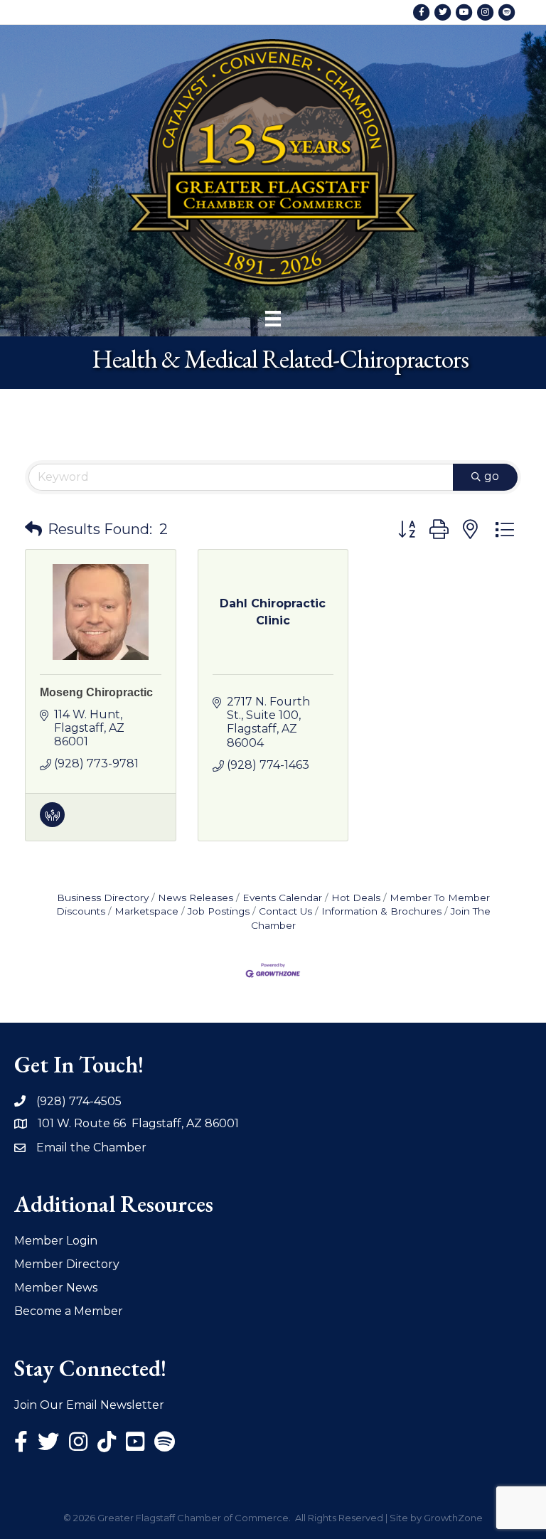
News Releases (195, 897)
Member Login (55, 1240)
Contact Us (285, 911)
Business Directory (103, 897)
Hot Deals (355, 897)
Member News (55, 1287)
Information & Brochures (381, 911)
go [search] (491, 476)
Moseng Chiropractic (96, 692)
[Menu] (273, 318)
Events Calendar (282, 897)
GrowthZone (453, 1517)
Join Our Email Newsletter (89, 1405)
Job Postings (219, 911)
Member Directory (66, 1264)
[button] (33, 529)
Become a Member (68, 1311)
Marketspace (146, 911)
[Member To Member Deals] (52, 823)
